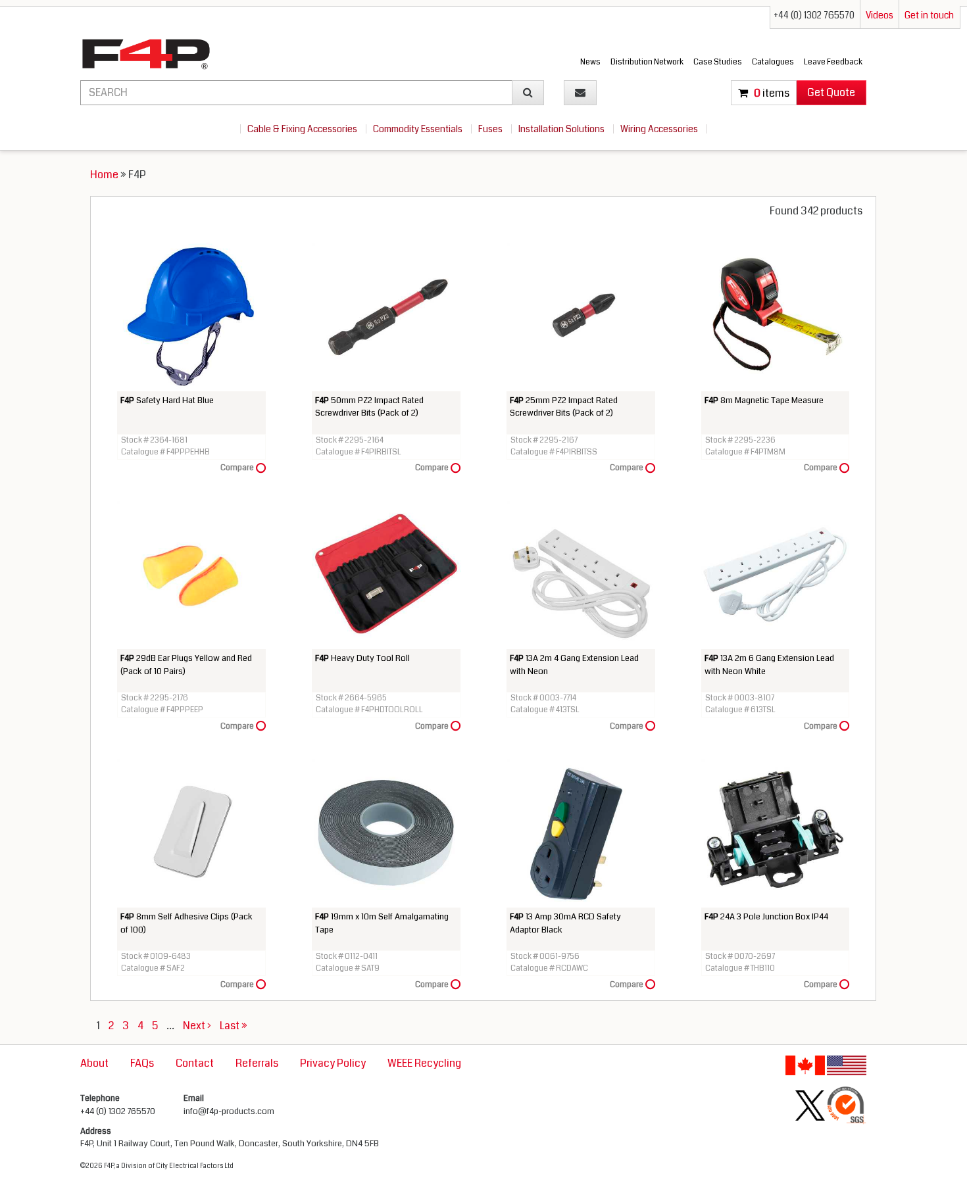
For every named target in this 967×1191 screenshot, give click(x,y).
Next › (197, 1025)
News (590, 62)
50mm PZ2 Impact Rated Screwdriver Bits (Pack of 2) (369, 407)
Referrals (257, 1063)
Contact (195, 1063)
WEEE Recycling (424, 1063)
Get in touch (929, 15)
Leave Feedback (833, 62)
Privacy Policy (333, 1063)
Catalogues (773, 62)
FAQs (142, 1063)
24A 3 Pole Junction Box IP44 (766, 917)
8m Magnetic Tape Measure (764, 400)
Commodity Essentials (418, 128)
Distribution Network (646, 62)
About (94, 1063)
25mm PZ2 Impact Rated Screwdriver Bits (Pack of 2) (564, 407)
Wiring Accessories (660, 128)
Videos (879, 15)
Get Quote (831, 92)
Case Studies (717, 62)
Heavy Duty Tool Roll (362, 658)
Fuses (491, 128)
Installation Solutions (562, 128)
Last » (233, 1025)
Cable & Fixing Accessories (303, 128)
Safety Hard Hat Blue (167, 400)
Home (104, 174)
